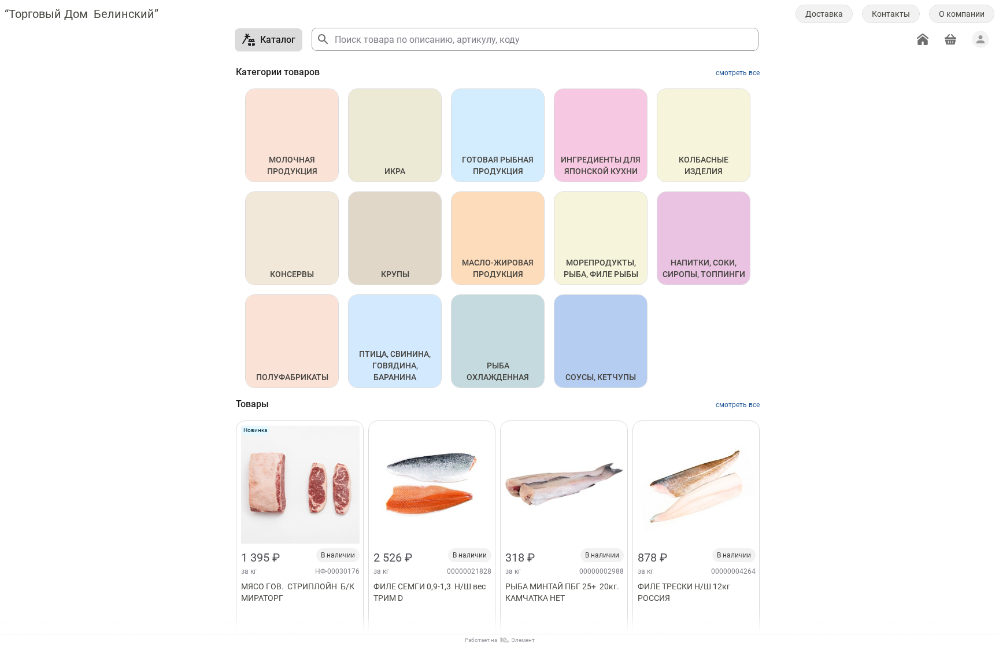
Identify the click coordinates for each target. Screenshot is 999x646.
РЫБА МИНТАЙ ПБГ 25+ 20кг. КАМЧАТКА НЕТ (563, 592)
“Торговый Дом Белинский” (81, 14)
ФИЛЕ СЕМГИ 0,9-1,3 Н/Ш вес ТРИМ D (431, 592)
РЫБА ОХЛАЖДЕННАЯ (498, 371)
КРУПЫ (395, 274)
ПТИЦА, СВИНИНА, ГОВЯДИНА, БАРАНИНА (395, 365)
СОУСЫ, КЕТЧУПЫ (600, 377)
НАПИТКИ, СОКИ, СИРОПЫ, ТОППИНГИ (704, 268)
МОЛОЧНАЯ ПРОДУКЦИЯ (292, 165)
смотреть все (738, 73)
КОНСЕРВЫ (292, 274)
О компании (962, 14)
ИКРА (394, 171)
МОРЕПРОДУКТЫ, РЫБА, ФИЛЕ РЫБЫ (601, 268)
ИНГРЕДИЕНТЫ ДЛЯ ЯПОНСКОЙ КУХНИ (601, 165)
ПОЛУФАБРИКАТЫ (292, 377)
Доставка (824, 14)
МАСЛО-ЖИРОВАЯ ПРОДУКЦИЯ (498, 268)
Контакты (891, 14)
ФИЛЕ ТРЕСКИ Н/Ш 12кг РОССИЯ (685, 592)
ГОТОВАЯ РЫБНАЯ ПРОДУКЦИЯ (498, 165)
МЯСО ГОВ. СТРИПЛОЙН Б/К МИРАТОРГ (298, 592)
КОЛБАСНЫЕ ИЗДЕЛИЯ (704, 165)
